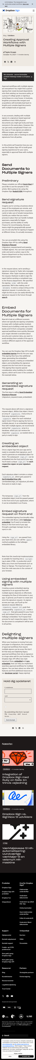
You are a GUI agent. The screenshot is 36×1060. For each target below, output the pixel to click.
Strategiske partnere (27, 972)
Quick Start (27, 184)
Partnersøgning (25, 976)
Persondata (23, 943)
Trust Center (6, 989)
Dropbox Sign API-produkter (8, 893)
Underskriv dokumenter (24, 897)
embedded (18, 661)
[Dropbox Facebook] (7, 996)
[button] (33, 10)
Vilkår (22, 939)
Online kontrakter (26, 908)
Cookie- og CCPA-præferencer (8, 948)
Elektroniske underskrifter (24, 890)
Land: (6, 696)
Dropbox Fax (6, 898)
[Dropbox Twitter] (3, 996)
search (4, 297)
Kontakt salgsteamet (9, 939)
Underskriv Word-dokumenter (26, 923)
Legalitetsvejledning (9, 985)
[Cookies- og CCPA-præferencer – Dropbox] (18, 1049)
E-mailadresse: (9, 687)
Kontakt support (7, 943)
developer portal (11, 673)
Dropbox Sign (6, 887)
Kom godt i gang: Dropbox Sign (8, 954)
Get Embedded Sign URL (11, 479)
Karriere (22, 935)
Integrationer (6, 902)
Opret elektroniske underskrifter (26, 913)
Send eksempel (10, 720)
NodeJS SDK (18, 191)
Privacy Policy (12, 714)
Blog (4, 35)
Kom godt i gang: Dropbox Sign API (8, 961)
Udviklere (11, 35)
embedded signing (9, 353)
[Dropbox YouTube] (12, 996)
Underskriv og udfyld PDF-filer (27, 903)
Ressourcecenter (8, 980)
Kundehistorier (7, 976)
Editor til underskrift (26, 918)
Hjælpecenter (6, 935)
